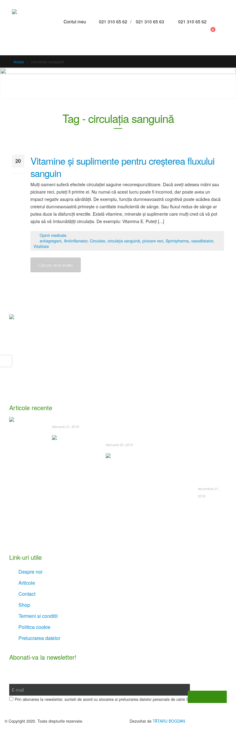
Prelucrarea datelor (39, 638)
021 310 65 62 (113, 21)
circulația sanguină (124, 241)
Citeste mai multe (55, 264)
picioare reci (152, 241)
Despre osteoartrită (70, 419)
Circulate (97, 241)
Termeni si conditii (38, 615)
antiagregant (50, 241)
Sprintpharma (177, 241)
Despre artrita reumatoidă (131, 437)
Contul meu (75, 21)
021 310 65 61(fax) (41, 374)
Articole (26, 582)
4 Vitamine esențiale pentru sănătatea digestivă (208, 469)
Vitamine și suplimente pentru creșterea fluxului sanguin (122, 167)
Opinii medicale (53, 235)
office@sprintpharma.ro (46, 386)
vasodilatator (202, 241)
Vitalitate (41, 246)
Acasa (19, 61)
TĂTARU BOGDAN (169, 721)
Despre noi (30, 571)
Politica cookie (34, 626)
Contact (26, 593)
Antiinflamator (75, 241)
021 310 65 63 (150, 21)
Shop (24, 604)
